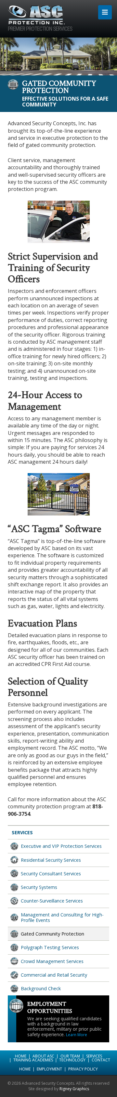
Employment (49, 1069)
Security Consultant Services (51, 873)
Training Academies (33, 1060)
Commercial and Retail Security (54, 975)
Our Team (70, 1056)
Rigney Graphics (74, 1088)
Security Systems (39, 887)
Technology (72, 1060)
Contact (101, 1060)
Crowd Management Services (52, 961)
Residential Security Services (51, 860)
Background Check (41, 988)
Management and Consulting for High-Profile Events (62, 917)
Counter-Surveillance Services (52, 901)
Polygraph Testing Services (50, 947)
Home (20, 1056)
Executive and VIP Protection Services (61, 846)
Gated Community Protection (52, 934)
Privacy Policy (83, 1069)
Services (22, 832)
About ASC (43, 1056)
